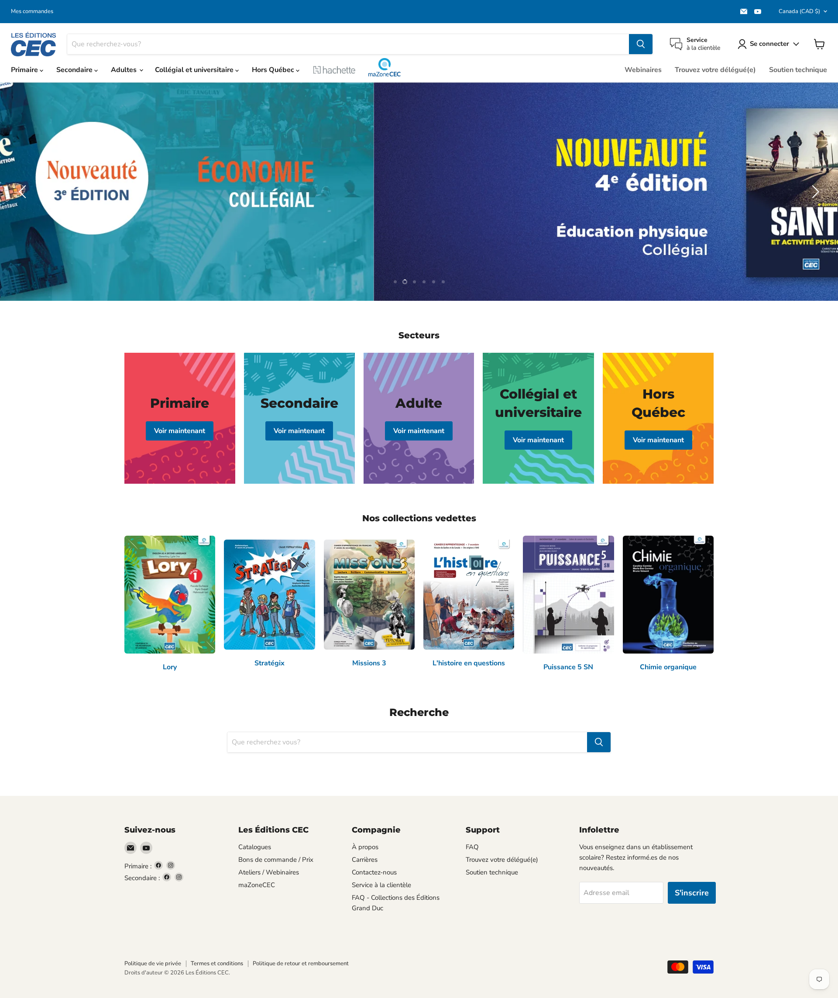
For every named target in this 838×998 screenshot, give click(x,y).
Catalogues (254, 847)
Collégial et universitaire (195, 70)
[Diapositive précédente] (24, 191)
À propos (365, 847)
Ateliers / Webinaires (268, 872)
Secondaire (75, 70)
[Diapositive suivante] (814, 191)
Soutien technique (798, 70)
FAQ (472, 847)
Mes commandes (32, 11)
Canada (799, 11)
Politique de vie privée (152, 963)
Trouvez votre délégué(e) (715, 70)
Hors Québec (274, 70)
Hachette (334, 70)
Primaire (25, 70)
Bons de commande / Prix (275, 859)
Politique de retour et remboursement (301, 963)
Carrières (365, 859)
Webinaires (643, 70)
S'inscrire (692, 893)
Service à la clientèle (381, 885)
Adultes (124, 70)
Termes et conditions (217, 963)
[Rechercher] (641, 44)
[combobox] (348, 44)
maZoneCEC (384, 67)
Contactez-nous (374, 872)
